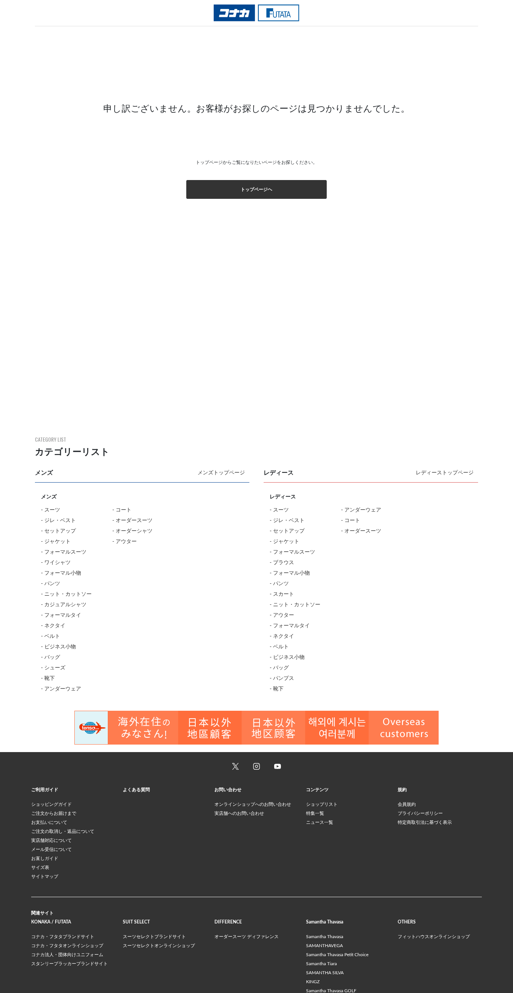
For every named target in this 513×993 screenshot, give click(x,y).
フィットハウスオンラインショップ (434, 936)
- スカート (282, 594)
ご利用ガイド (44, 789)
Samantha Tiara (321, 963)
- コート (121, 510)
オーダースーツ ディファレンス (246, 936)
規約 (402, 789)
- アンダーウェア (61, 689)
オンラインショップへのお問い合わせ (252, 804)
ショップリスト (322, 804)
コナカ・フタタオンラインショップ (67, 945)
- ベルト (50, 636)
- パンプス (282, 678)
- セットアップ (58, 531)
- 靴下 (48, 678)
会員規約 (407, 804)
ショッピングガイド (51, 804)
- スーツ (50, 510)
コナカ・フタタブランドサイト (62, 936)
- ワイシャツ (56, 562)
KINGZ (313, 981)
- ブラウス (282, 562)
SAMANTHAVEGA (324, 945)
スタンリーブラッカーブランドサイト (69, 963)
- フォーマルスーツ (63, 552)
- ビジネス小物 (58, 646)
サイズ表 (40, 867)
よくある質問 (136, 789)
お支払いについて (49, 822)
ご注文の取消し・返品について (62, 831)
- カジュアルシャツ (63, 604)
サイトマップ (44, 876)
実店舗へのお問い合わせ (239, 813)
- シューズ (53, 668)
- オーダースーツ (132, 520)
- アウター (124, 541)
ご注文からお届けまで (53, 813)
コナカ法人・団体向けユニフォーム (67, 954)
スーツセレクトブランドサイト (154, 936)
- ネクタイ (53, 625)
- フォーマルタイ (61, 615)
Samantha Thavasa (324, 936)
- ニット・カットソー (66, 594)
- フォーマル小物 (61, 573)
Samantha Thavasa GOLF (331, 990)
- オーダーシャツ (132, 531)
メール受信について (51, 849)
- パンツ (50, 583)
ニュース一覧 (319, 822)
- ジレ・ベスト (58, 520)
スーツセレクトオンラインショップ (159, 945)
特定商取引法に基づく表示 (425, 822)
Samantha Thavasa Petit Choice (337, 954)
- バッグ (50, 657)
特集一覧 (315, 813)
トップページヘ (256, 189)
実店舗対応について (51, 840)
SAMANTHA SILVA (325, 972)
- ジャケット (56, 541)
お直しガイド (44, 858)
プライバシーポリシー (420, 813)
